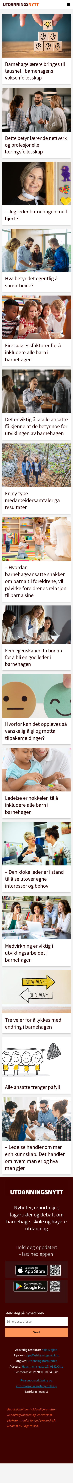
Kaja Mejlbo (49, 1350)
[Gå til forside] (21, 4)
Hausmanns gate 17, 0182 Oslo (42, 1366)
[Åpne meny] (68, 4)
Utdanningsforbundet (42, 1361)
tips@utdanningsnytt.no (42, 1355)
